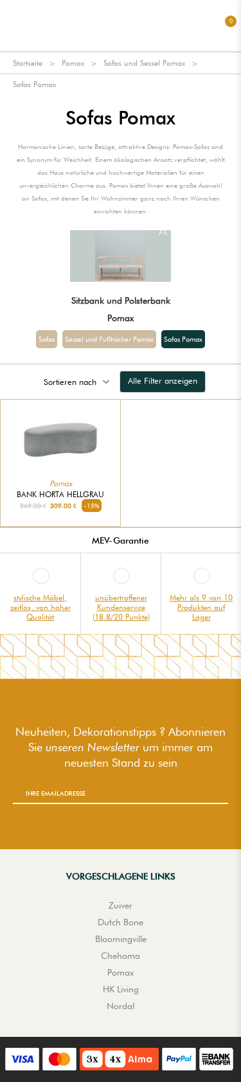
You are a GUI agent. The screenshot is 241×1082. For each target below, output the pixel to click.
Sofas (47, 339)
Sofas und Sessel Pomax (144, 63)
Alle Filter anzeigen (162, 380)
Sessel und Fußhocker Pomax (109, 339)
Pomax (73, 63)
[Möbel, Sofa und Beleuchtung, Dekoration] (121, 26)
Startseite (27, 63)
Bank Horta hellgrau (60, 494)
